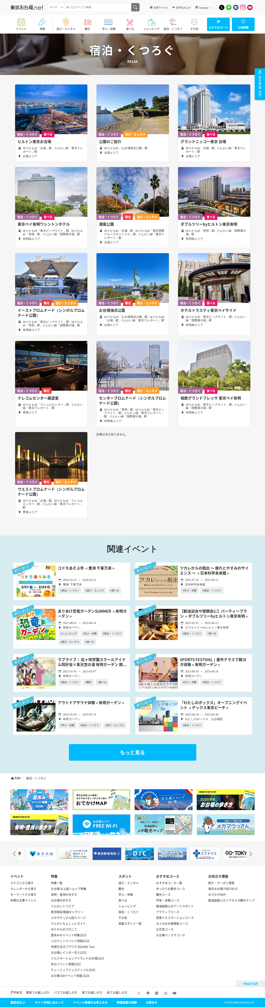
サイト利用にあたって (49, 1002)
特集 (42, 29)
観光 (87, 29)
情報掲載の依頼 (127, 1002)
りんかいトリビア (62, 906)
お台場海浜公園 (112, 310)
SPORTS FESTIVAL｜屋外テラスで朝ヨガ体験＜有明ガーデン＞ (213, 662)
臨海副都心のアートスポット (175, 906)
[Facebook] (235, 7)
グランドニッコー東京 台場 (203, 141)
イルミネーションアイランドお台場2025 (77, 958)
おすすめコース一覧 (169, 883)
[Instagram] (243, 7)
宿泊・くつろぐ (173, 29)
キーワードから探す (23, 894)
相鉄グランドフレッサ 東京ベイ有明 (211, 398)
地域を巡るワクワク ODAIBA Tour (73, 946)
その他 (194, 29)
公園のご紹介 (110, 141)
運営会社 (16, 1002)
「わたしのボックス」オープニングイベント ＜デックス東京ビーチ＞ (213, 705)
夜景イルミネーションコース (175, 917)
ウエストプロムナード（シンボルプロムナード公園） (51, 492)
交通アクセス (160, 7)
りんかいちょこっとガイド (68, 923)
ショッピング (151, 29)
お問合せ (151, 1002)
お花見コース (164, 929)
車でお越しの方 (92, 992)
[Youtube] (250, 7)
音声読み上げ (183, 7)
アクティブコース (167, 912)
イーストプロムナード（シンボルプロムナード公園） (51, 313)
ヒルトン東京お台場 (34, 141)
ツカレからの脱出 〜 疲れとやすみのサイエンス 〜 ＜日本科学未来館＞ (214, 571)
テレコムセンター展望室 (38, 398)
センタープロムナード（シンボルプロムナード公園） (132, 401)
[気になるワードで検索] (135, 7)
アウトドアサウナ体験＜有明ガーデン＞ (91, 702)
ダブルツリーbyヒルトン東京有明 (209, 224)
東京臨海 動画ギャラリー (67, 912)
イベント (21, 29)
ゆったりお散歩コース (170, 889)
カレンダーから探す (23, 889)
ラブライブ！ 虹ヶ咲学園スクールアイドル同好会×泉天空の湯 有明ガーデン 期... (92, 662)
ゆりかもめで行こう (64, 929)
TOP (17, 778)
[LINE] (228, 7)
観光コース (163, 894)
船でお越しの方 (117, 992)
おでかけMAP (217, 894)
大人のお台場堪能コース (172, 923)
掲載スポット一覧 (130, 923)
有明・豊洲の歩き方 (64, 894)
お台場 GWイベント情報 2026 (70, 975)
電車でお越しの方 (37, 992)
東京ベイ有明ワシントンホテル (44, 224)
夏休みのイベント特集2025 (69, 935)
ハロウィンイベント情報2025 (70, 941)
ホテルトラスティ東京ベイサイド (208, 310)
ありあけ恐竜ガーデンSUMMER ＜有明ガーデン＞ (92, 614)
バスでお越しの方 (65, 992)
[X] (221, 7)
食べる (130, 29)
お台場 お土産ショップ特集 (68, 889)
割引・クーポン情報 (221, 883)
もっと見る (132, 752)
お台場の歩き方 (61, 900)
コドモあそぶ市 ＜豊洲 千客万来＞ (86, 568)
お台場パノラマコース (170, 935)
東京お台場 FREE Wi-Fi (223, 889)
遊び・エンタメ (66, 29)
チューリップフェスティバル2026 (73, 970)
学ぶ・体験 (109, 29)
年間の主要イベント (23, 900)
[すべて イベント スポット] (56, 7)
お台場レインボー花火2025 (69, 952)
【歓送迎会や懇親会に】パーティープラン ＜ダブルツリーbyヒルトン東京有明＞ (214, 614)
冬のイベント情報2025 (66, 964)
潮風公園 (106, 224)
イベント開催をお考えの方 (90, 1002)
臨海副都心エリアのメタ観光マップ (231, 900)
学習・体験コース (167, 900)
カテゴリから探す (22, 883)
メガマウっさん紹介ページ (68, 917)
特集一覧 (57, 883)
